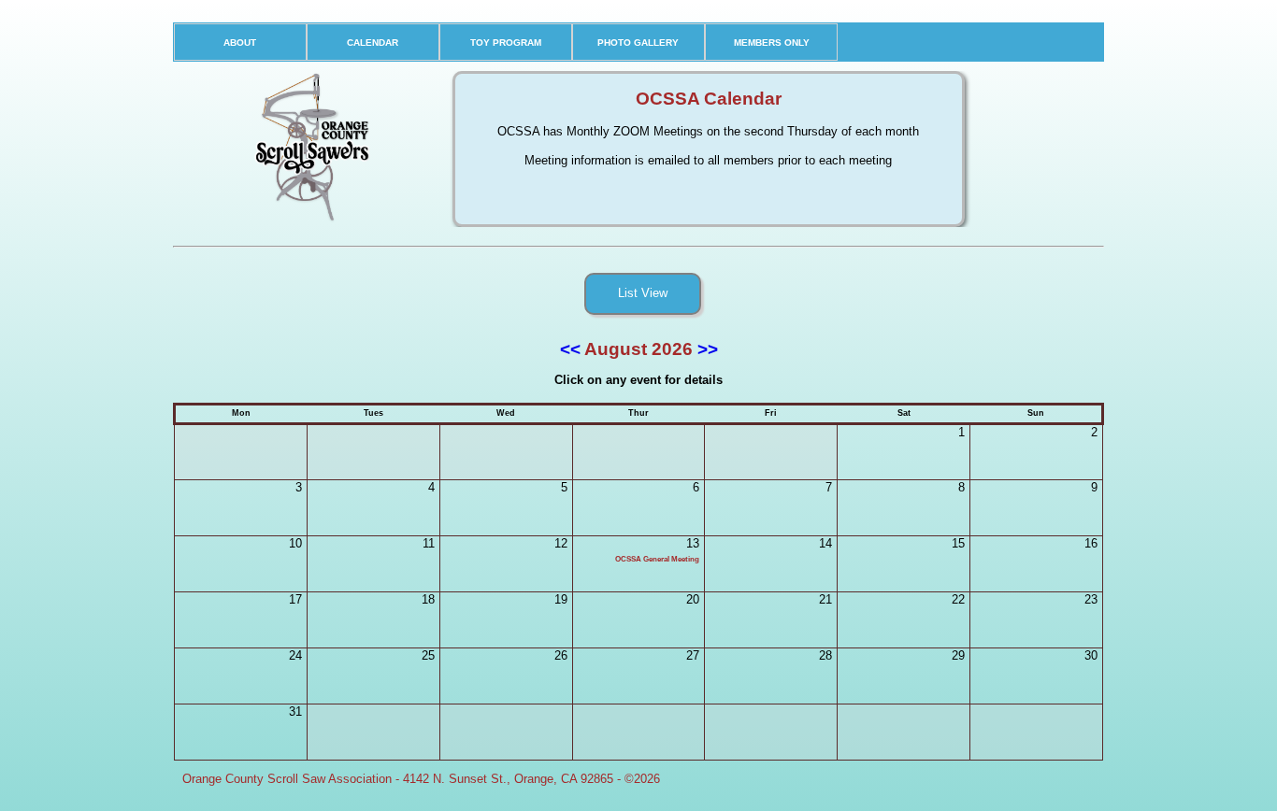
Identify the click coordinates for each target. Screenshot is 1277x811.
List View (642, 293)
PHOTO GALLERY (638, 42)
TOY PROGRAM (505, 42)
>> (705, 349)
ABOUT (239, 42)
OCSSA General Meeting (657, 559)
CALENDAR (372, 42)
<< (572, 349)
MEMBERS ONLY (772, 42)
